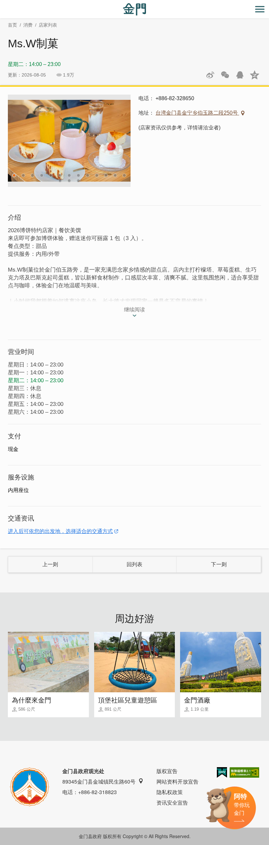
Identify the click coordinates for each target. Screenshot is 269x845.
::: (2, 4)
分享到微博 (210, 74)
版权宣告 (166, 771)
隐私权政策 (169, 792)
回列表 (134, 564)
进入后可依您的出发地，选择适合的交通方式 (60, 531)
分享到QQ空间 (254, 74)
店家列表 (48, 25)
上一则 (50, 564)
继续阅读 (134, 309)
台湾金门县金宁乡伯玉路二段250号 (197, 113)
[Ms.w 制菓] (69, 141)
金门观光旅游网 (134, 9)
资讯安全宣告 (172, 802)
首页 (12, 25)
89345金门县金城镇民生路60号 (98, 781)
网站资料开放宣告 (177, 781)
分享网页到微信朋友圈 (225, 74)
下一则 (219, 564)
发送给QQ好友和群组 (239, 74)
